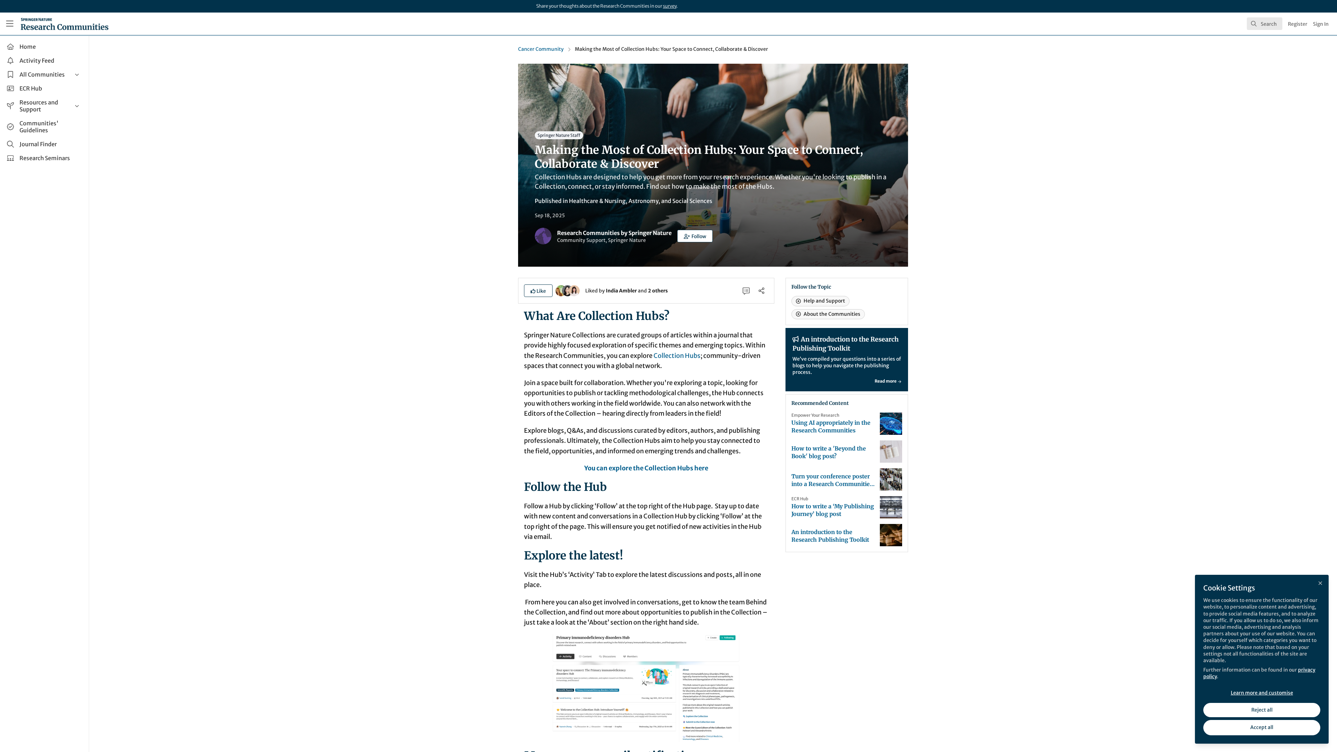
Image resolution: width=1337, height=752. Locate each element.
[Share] (761, 291)
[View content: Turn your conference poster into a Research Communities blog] (891, 479)
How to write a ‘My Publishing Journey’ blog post (832, 510)
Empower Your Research (815, 415)
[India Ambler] (560, 290)
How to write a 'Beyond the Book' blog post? (828, 452)
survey (670, 6)
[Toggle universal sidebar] (9, 23)
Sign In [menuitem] (1321, 24)
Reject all (1262, 710)
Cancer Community (541, 49)
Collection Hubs (677, 356)
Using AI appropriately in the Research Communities (830, 426)
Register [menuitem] (1297, 24)
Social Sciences (692, 200)
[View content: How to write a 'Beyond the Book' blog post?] (891, 451)
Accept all (1261, 727)
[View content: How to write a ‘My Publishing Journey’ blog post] (891, 507)
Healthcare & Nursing (597, 200)
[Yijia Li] (567, 290)
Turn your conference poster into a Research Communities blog (832, 480)
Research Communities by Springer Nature (614, 232)
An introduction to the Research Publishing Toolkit (830, 535)
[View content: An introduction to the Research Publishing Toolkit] (891, 535)
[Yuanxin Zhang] (574, 290)
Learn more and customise (1262, 693)
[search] (1264, 23)
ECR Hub (799, 498)
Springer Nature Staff (559, 135)
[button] (695, 236)
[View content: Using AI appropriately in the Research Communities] (891, 424)
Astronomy (643, 200)
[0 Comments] (746, 291)
